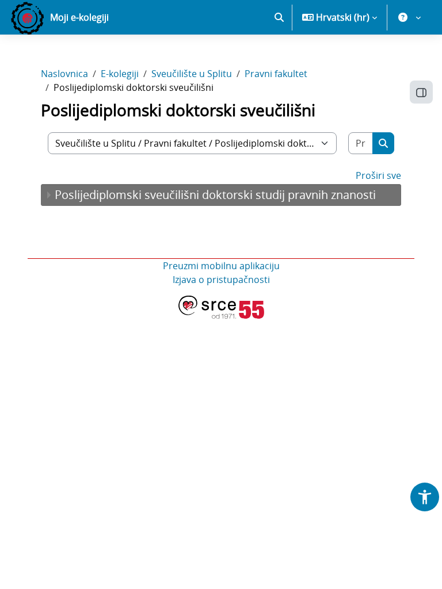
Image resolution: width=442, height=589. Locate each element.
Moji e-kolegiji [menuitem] (79, 17)
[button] (279, 17)
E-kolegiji (120, 73)
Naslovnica (64, 73)
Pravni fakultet (276, 73)
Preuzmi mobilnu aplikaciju (221, 265)
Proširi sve (378, 175)
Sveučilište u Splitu (191, 73)
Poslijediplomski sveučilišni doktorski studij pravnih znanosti (215, 194)
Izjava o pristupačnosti (221, 279)
